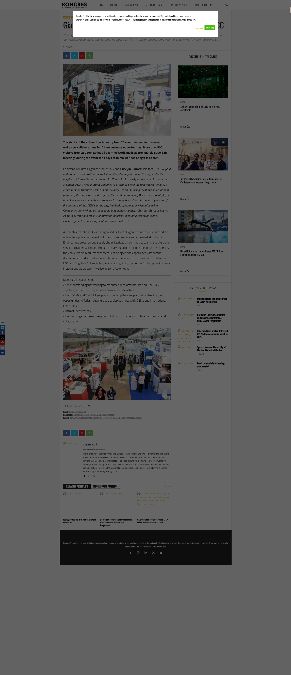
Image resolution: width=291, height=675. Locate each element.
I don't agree (199, 28)
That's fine (209, 27)
